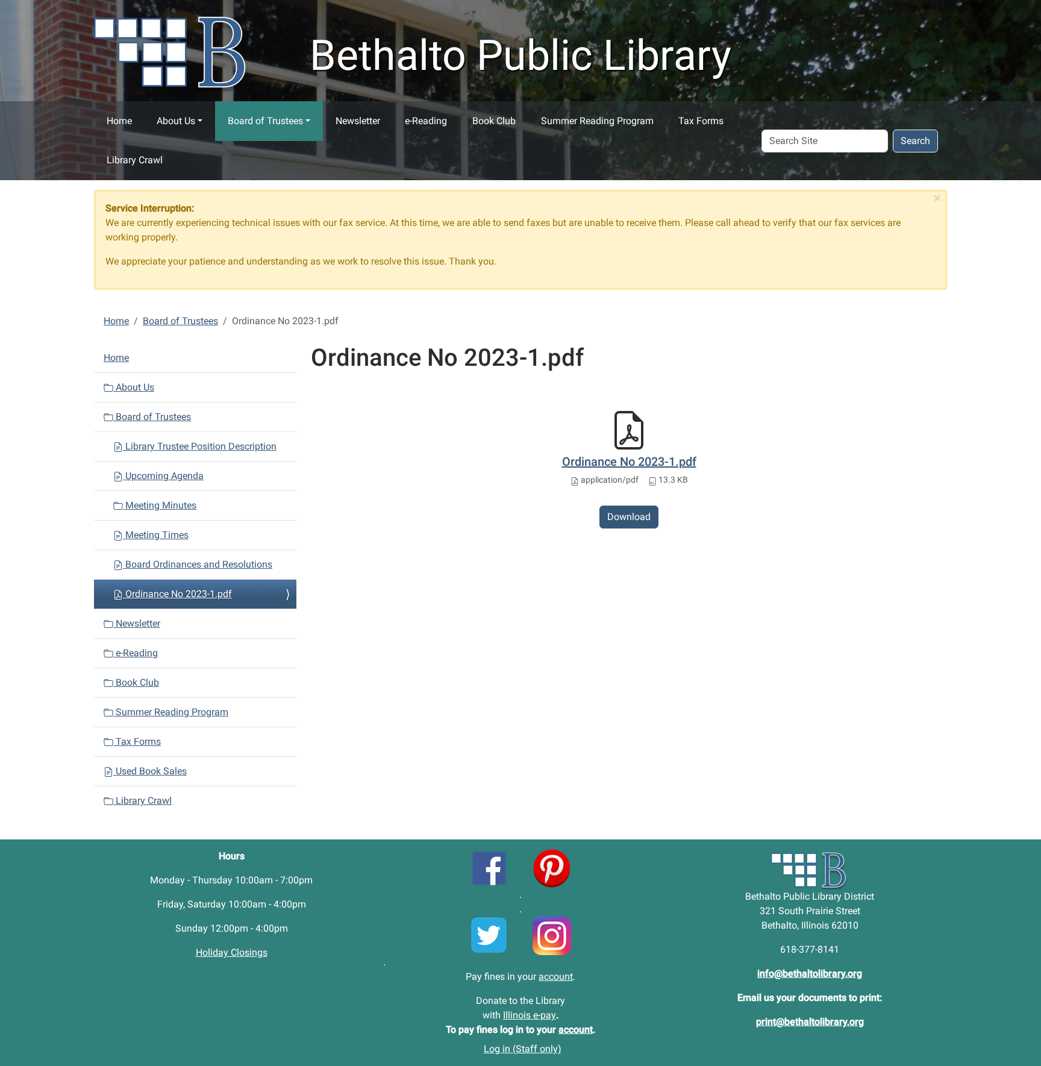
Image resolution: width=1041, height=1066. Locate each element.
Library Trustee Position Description (200, 446)
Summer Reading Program (597, 121)
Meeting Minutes (159, 505)
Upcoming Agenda (163, 475)
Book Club (494, 121)
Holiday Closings (231, 952)
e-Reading (426, 121)
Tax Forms (701, 121)
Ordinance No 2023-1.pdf (629, 461)
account (556, 976)
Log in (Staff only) (522, 1049)
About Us (176, 121)
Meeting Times (156, 535)
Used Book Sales (150, 771)
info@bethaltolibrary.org (809, 973)
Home (119, 121)
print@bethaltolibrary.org (810, 1021)
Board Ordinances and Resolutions (197, 564)
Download (629, 516)
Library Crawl (135, 160)
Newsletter (358, 121)
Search (915, 140)
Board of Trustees (265, 121)
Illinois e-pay (529, 1015)
